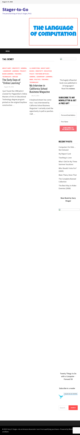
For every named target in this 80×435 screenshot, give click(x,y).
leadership (7, 71)
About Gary (6, 68)
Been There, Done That (68, 175)
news (31, 79)
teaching (18, 74)
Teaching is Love (65, 157)
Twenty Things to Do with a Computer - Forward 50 (68, 376)
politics (37, 79)
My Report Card (65, 154)
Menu (8, 51)
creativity (16, 68)
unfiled (15, 77)
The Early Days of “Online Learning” (11, 81)
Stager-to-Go (15, 9)
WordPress (72, 429)
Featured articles (42, 74)
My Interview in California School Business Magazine (39, 88)
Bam (7, 432)
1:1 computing (34, 68)
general (24, 68)
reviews (72, 88)
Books (31, 71)
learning (15, 71)
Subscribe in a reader (67, 388)
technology (6, 77)
